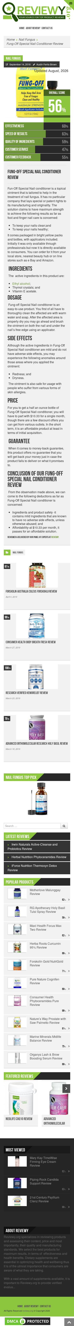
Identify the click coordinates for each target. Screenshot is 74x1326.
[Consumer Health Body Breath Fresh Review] (37, 626)
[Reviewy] (37, 11)
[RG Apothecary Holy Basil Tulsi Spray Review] (17, 911)
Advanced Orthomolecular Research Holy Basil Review (37, 744)
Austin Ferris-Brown (46, 64)
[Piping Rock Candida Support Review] (17, 1183)
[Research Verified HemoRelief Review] (37, 676)
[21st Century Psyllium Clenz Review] (17, 1201)
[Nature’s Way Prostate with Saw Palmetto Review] (17, 1022)
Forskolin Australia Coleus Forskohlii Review (31, 591)
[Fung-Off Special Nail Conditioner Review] (37, 89)
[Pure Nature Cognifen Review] (17, 983)
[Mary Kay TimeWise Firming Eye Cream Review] (17, 1161)
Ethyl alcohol (21, 283)
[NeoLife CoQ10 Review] (21, 1100)
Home (21, 28)
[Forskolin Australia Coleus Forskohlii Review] (37, 575)
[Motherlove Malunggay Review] (17, 893)
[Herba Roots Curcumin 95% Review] (17, 947)
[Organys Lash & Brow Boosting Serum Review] (17, 1058)
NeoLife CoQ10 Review (19, 1119)
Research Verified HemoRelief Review (27, 693)
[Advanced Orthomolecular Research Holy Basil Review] (37, 727)
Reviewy (55, 537)
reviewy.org (28, 1310)
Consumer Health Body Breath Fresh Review (31, 642)
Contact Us (47, 28)
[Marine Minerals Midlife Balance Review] (17, 1040)
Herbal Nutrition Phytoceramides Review (39, 857)
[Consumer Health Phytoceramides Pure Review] (17, 1000)
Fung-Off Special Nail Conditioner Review (35, 43)
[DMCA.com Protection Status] (27, 1321)
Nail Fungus (27, 39)
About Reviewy (33, 28)
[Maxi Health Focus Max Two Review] (17, 929)
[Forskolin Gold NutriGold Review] (17, 965)
